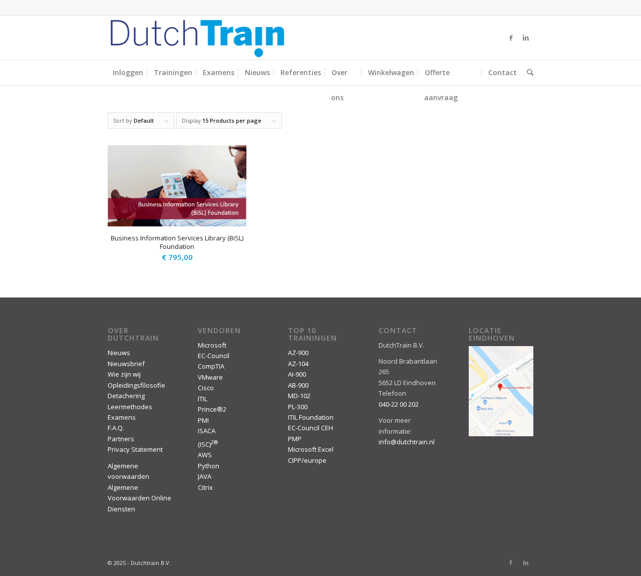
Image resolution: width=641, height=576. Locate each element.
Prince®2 (212, 409)
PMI (203, 420)
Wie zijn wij (124, 374)
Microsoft (212, 345)
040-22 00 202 (399, 404)
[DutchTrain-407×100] (197, 38)
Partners (121, 438)
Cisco (206, 387)
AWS (205, 454)
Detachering (126, 395)
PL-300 (297, 406)
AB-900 (298, 385)
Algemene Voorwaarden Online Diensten (139, 498)
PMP (294, 438)
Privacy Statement (135, 449)
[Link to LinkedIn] (525, 37)
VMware (210, 377)
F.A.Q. (116, 427)
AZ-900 (298, 352)
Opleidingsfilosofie (136, 385)
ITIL (202, 398)
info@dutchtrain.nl (407, 441)
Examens (122, 417)
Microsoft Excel (311, 449)
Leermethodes (130, 406)
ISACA (206, 430)
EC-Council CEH (310, 427)
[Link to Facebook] (510, 37)
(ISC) (208, 444)
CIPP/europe (307, 460)
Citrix (205, 487)
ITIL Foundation (311, 417)
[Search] (527, 72)
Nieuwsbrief (126, 363)
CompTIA (211, 366)
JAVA (204, 476)
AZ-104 (298, 363)
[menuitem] (128, 72)
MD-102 (299, 395)
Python (208, 465)
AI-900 (297, 374)
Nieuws (119, 352)
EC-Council (213, 355)
